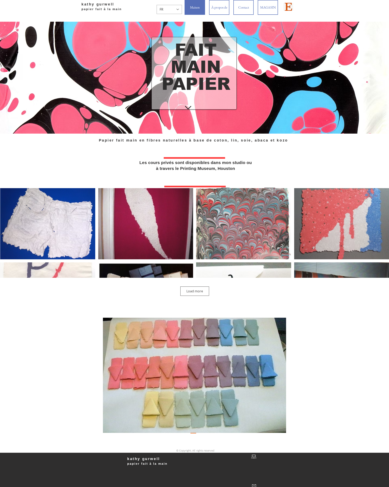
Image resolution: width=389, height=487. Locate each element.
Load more (194, 291)
